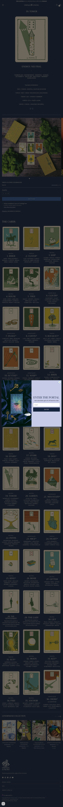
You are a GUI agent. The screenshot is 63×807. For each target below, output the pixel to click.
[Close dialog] (59, 382)
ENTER (46, 409)
